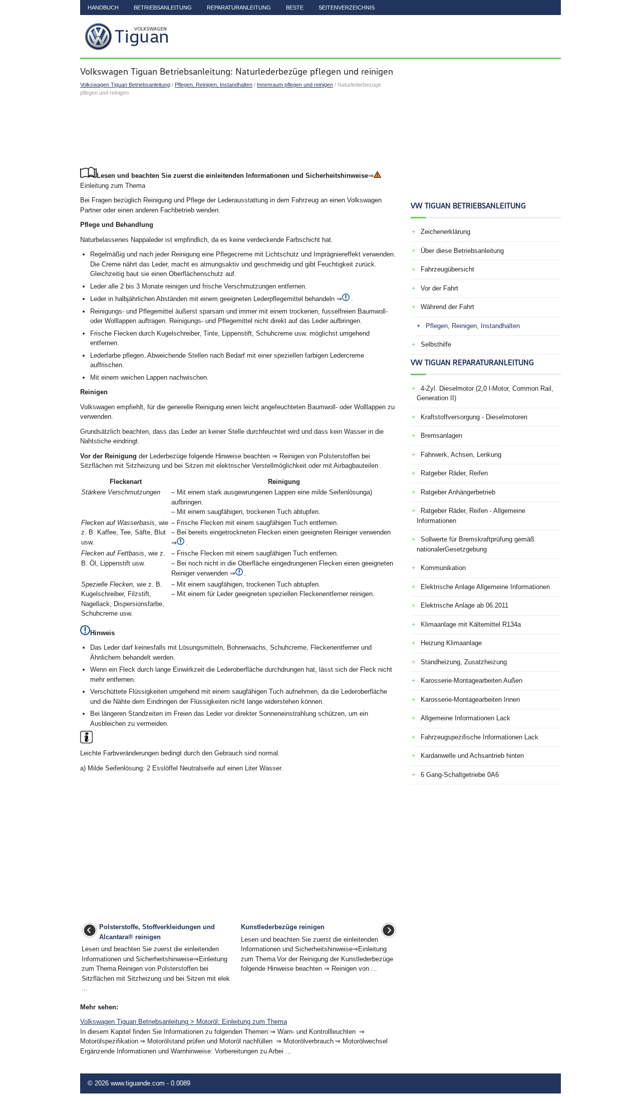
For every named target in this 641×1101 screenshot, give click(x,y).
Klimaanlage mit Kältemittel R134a (471, 624)
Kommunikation (443, 568)
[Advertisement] (239, 132)
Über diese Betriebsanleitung (462, 250)
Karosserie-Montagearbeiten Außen (471, 680)
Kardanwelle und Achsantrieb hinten (472, 755)
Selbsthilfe (436, 344)
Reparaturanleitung (239, 8)
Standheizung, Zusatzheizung (464, 662)
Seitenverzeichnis (346, 8)
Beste (294, 8)
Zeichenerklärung (445, 231)
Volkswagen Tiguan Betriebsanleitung (125, 85)
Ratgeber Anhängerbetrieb (458, 492)
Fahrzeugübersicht (447, 269)
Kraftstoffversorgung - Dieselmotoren (474, 417)
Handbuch (103, 8)
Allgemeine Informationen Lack (465, 718)
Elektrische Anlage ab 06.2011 (464, 605)
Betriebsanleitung (163, 8)
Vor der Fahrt (439, 288)
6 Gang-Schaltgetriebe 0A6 (460, 774)
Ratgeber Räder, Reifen (454, 473)
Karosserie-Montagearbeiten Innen (470, 699)
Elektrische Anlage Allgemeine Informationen (485, 587)
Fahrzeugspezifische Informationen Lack (479, 737)
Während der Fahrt (447, 307)
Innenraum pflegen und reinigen (295, 85)
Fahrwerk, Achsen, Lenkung (461, 454)
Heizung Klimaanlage (451, 643)
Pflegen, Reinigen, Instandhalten (213, 85)
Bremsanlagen (441, 435)
